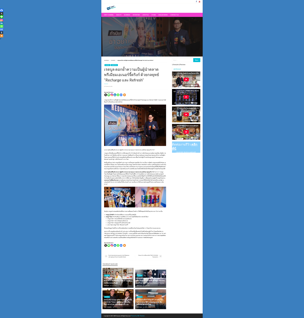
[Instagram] (111, 94)
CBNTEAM (106, 285)
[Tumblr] (1, 32)
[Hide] (0, 38)
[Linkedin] (115, 94)
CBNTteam (139, 285)
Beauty (118, 15)
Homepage (106, 60)
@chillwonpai (177, 69)
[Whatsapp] (118, 94)
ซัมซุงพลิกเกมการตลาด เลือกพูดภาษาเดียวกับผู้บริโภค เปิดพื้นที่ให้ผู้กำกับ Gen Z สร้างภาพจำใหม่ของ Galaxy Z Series (150, 280)
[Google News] (121, 94)
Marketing (114, 65)
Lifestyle (145, 15)
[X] (105, 94)
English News (163, 15)
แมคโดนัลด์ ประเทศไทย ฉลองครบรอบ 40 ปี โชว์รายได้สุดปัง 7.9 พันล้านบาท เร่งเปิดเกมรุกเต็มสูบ (117, 280)
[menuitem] (109, 15)
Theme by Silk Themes (138, 316)
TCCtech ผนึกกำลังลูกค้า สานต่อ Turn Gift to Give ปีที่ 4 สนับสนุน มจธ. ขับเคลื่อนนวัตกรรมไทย (150, 302)
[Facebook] (1, 10)
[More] (124, 94)
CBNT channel (109, 15)
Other (153, 15)
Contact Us (174, 15)
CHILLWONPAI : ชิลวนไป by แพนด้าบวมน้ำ (186, 152)
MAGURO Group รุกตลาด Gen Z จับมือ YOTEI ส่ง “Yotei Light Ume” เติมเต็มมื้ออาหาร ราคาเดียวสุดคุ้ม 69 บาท (118, 302)
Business (127, 15)
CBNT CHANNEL (108, 307)
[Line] (108, 94)
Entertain (136, 15)
